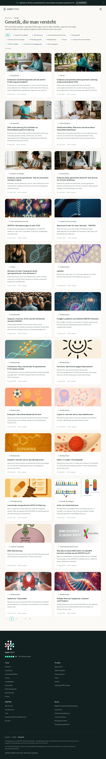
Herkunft (8, 667)
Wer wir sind (9, 706)
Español (7, 737)
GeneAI (57, 682)
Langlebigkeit (9, 682)
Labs (6, 713)
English (14, 737)
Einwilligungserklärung (62, 724)
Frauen (7, 696)
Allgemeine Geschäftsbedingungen (66, 706)
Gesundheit (9, 685)
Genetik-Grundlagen (21, 35)
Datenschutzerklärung (62, 713)
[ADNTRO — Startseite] (11, 9)
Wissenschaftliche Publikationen (15, 717)
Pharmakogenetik (36, 40)
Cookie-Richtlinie (60, 717)
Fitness (64, 40)
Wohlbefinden (52, 40)
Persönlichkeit (9, 693)
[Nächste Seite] (30, 619)
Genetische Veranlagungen (33, 44)
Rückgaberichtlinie (61, 721)
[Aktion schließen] (103, 3)
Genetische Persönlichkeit (81, 40)
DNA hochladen (13, 44)
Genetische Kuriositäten (16, 40)
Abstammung (38, 35)
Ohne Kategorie (53, 44)
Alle (8, 35)
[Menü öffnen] (101, 9)
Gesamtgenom (60, 674)
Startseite (8, 18)
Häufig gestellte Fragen (62, 685)
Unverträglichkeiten (11, 674)
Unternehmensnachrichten (57, 35)
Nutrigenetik (75, 35)
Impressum (58, 710)
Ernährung (8, 670)
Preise (56, 678)
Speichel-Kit (59, 667)
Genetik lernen (9, 710)
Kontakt (7, 721)
